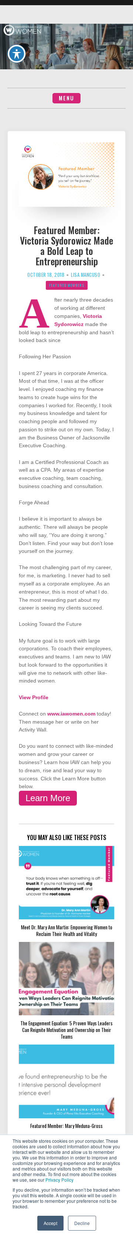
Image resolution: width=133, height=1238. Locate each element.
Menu (66, 98)
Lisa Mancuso (85, 274)
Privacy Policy (59, 1179)
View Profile (33, 697)
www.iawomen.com (72, 714)
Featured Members (66, 285)
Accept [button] (50, 1223)
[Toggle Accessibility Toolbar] (16, 54)
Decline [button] (82, 1223)
